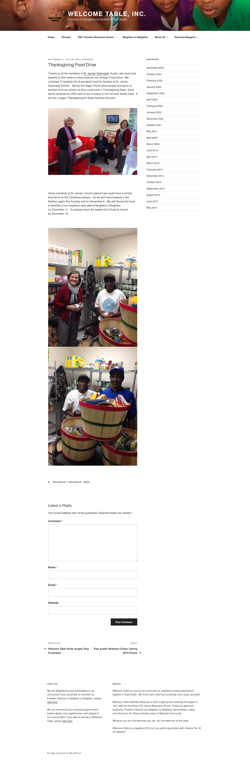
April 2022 (152, 99)
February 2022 (155, 106)
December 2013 (155, 175)
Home (51, 37)
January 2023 (154, 87)
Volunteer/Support (185, 37)
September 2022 (156, 93)
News (87, 482)
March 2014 (153, 163)
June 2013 (152, 201)
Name (52, 567)
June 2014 (152, 150)
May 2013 (152, 207)
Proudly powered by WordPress (64, 753)
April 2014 (152, 156)
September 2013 (156, 188)
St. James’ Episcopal (96, 73)
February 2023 (155, 80)
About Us (160, 37)
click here (52, 702)
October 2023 (154, 74)
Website (53, 603)
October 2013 (154, 182)
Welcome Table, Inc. (107, 13)
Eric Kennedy (84, 59)
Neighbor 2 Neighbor (67, 482)
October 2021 (154, 125)
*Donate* (66, 37)
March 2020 (153, 144)
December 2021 (155, 118)
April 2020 (152, 137)
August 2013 (153, 194)
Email (52, 585)
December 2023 (155, 67)
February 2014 (155, 169)
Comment (55, 521)
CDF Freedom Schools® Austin (96, 37)
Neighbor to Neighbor (135, 37)
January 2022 (154, 112)
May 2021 (152, 131)
